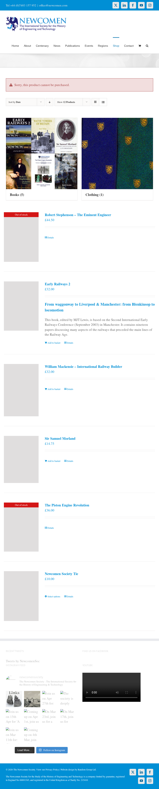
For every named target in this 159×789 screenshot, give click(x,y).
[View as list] (103, 102)
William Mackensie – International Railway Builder (83, 366)
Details (51, 237)
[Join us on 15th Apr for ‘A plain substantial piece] (14, 717)
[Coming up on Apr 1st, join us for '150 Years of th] (32, 717)
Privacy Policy (52, 769)
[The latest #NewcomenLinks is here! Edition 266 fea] (14, 699)
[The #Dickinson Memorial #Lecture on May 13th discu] (32, 699)
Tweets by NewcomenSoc (23, 661)
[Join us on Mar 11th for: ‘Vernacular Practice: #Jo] (14, 735)
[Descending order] (49, 102)
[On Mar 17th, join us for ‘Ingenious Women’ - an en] (68, 717)
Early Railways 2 (57, 283)
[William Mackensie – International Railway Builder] (21, 390)
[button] (147, 45)
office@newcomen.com (53, 5)
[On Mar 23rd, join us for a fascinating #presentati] (50, 717)
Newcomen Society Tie (61, 573)
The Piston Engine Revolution (67, 505)
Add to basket (54, 342)
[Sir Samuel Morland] (21, 459)
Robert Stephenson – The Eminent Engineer (78, 214)
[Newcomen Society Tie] (21, 596)
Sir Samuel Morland (60, 438)
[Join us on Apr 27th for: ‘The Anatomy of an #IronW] (50, 699)
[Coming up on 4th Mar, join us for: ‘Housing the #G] (32, 735)
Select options (54, 596)
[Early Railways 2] (21, 306)
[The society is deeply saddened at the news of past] (68, 699)
